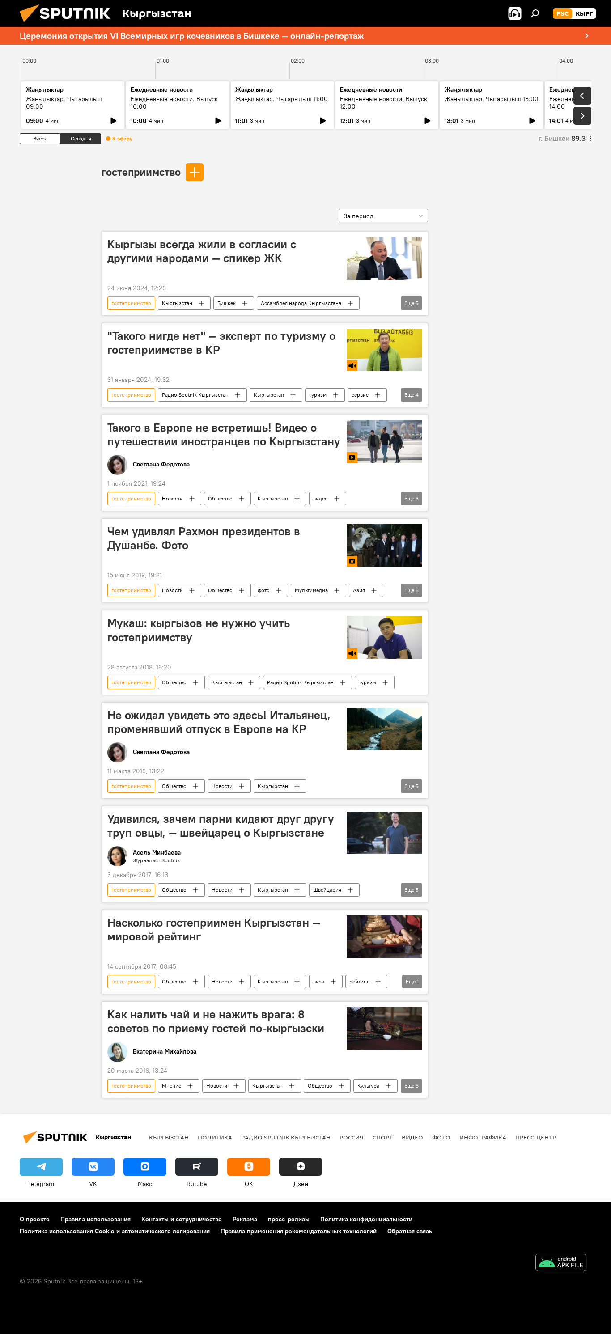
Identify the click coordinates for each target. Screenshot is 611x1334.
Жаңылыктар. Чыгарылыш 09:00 (64, 102)
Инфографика (482, 1137)
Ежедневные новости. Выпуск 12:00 (383, 102)
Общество (220, 498)
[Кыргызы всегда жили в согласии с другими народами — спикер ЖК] (384, 258)
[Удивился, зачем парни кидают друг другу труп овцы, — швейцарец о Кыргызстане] (384, 833)
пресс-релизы (289, 1219)
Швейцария (327, 889)
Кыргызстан (177, 303)
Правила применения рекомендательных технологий (299, 1231)
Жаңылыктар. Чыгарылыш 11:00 (281, 99)
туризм (318, 394)
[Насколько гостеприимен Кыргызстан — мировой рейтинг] (384, 936)
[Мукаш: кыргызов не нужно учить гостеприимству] (384, 637)
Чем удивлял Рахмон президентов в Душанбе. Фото (203, 538)
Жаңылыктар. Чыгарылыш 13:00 (492, 99)
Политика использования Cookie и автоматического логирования (115, 1231)
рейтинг (359, 981)
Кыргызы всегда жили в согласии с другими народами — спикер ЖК (201, 251)
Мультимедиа (311, 590)
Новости (172, 498)
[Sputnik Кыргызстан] (68, 25)
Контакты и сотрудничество (181, 1219)
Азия (359, 590)
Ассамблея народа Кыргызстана (301, 303)
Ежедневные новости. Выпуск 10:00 (174, 102)
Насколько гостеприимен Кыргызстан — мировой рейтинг (213, 929)
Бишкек (226, 303)
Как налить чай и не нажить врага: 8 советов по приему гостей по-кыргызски (215, 1021)
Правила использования (95, 1219)
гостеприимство (141, 171)
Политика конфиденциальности (366, 1219)
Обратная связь (409, 1231)
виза (318, 981)
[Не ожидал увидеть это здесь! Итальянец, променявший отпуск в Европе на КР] (384, 729)
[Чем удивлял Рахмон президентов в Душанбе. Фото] (384, 545)
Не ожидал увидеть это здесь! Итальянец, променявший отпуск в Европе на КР (219, 722)
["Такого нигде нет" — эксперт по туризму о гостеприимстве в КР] (384, 350)
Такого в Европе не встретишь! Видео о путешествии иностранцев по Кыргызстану (223, 434)
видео (320, 498)
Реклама (245, 1219)
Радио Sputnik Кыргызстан (195, 394)
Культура (368, 1085)
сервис (360, 394)
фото (264, 590)
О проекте (35, 1219)
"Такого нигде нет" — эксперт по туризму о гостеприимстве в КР (221, 343)
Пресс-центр (535, 1137)
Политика (215, 1137)
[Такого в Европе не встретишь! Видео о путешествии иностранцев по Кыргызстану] (384, 441)
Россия (351, 1137)
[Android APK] (560, 1264)
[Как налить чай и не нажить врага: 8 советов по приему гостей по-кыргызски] (384, 1028)
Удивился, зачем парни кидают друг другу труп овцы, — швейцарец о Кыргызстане (220, 826)
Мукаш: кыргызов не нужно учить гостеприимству (198, 630)
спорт (383, 1137)
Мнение (171, 1085)
